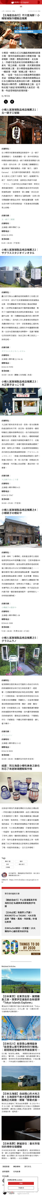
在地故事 (16, 1171)
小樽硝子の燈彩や (9, 607)
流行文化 (27, 1166)
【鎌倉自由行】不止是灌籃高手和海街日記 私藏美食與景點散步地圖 (21, 903)
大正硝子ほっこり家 (10, 479)
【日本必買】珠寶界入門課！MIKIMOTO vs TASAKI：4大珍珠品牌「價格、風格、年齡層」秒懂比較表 (21, 917)
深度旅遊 (5, 1166)
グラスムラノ (7, 735)
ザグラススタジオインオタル (13, 351)
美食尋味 (16, 1166)
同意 (21, 1183)
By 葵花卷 (6, 95)
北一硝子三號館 (8, 219)
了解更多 (21, 1188)
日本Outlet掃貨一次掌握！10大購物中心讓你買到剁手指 (20, 929)
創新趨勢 (5, 1171)
